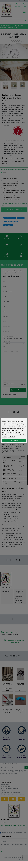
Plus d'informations (8, 435)
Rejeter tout (11, 437)
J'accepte (14, 440)
